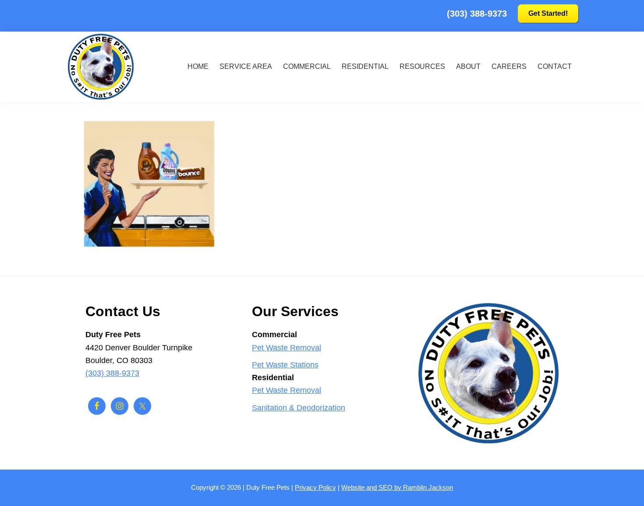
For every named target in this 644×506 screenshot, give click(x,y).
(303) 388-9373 (477, 13)
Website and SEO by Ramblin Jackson (397, 487)
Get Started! (548, 13)
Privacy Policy (315, 487)
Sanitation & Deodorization (298, 407)
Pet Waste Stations (285, 364)
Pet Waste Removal (286, 347)
